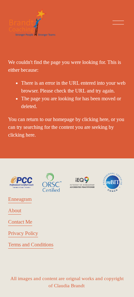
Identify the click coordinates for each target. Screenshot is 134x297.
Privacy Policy (23, 233)
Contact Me (20, 222)
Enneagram (20, 199)
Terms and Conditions (30, 244)
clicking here (95, 119)
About (14, 210)
